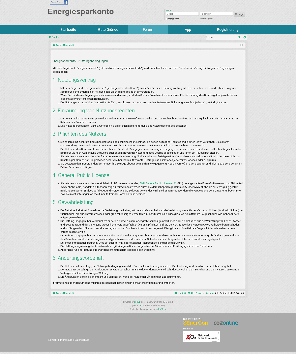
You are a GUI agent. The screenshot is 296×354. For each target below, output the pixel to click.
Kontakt (52, 339)
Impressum (65, 339)
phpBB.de (161, 309)
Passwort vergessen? (206, 19)
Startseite (68, 29)
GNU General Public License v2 (157, 183)
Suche (55, 37)
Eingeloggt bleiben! (173, 19)
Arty (141, 305)
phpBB (137, 302)
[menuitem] (200, 293)
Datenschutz (82, 339)
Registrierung (228, 29)
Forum (148, 29)
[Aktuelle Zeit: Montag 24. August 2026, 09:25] (241, 45)
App (188, 29)
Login (240, 14)
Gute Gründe (108, 29)
